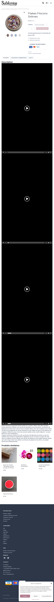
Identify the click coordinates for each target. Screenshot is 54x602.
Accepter (25, 596)
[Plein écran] (50, 152)
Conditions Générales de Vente (10, 515)
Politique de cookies (35, 599)
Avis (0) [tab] (31, 57)
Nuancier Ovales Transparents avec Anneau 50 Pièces (8, 466)
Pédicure (5, 539)
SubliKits (5, 543)
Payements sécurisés (8, 517)
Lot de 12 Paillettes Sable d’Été (44, 465)
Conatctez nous (6, 519)
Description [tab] (6, 57)
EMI (4, 528)
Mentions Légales (7, 513)
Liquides (5, 534)
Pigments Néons (8, 494)
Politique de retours (7, 552)
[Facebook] (4, 557)
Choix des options (27, 472)
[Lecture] (3, 152)
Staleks (4, 530)
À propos (5, 521)
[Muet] (48, 152)
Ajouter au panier (42, 28)
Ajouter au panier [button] (9, 473)
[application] (27, 108)
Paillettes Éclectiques (24, 465)
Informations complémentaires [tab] (18, 57)
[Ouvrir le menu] (51, 3)
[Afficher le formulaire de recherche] (43, 3)
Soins (4, 541)
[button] (51, 583)
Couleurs (30, 24)
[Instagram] (8, 557)
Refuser (36, 596)
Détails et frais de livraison (9, 550)
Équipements (6, 535)
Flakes (34, 53)
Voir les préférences (46, 596)
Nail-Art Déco (38, 53)
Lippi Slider (5, 532)
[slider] (26, 152)
